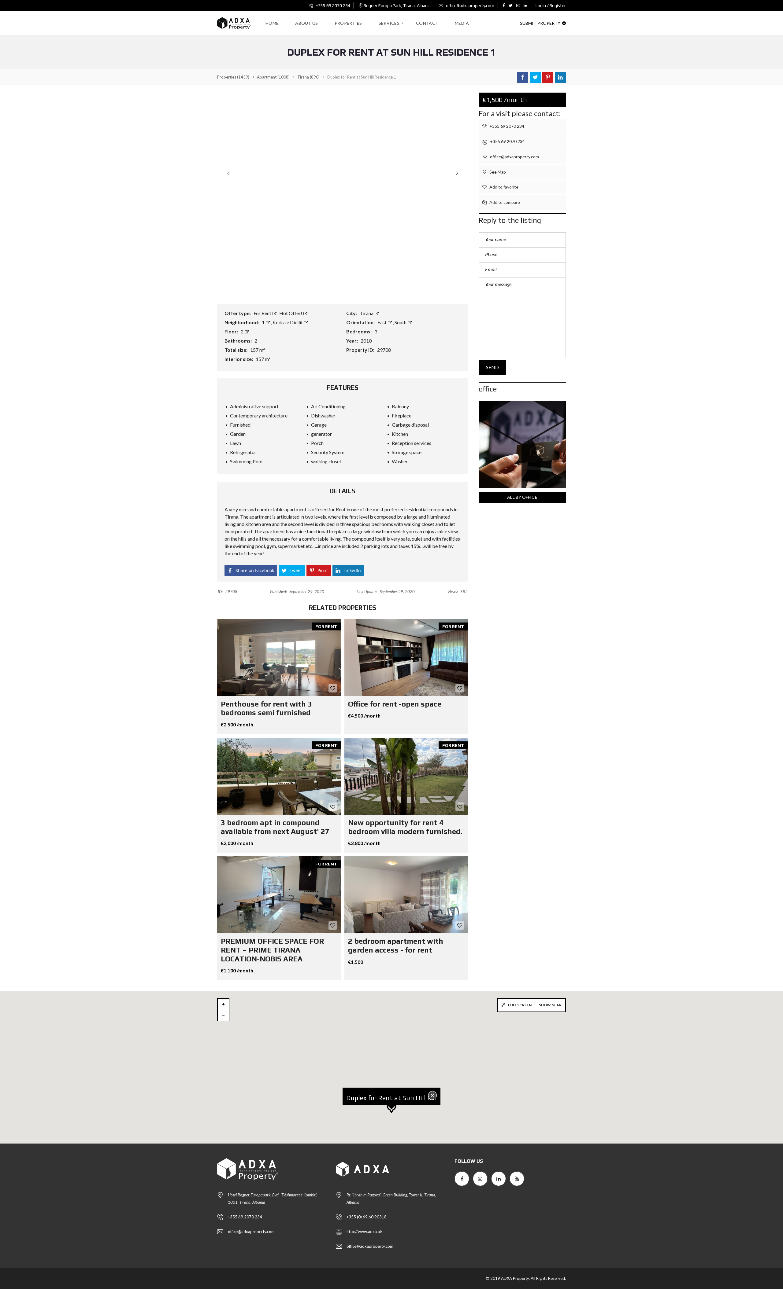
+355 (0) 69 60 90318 (367, 1216)
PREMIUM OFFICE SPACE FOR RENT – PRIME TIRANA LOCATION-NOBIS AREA (272, 950)
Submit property (540, 23)
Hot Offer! (291, 313)
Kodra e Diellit (288, 322)
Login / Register (551, 5)
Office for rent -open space (394, 704)
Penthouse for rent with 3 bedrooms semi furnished (266, 708)
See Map (497, 171)
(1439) (233, 77)
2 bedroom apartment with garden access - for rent (395, 945)
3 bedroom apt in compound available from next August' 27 (275, 826)
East (382, 322)
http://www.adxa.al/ (364, 1231)
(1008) (273, 77)
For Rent (263, 313)
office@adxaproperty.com (469, 5)
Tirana (367, 313)
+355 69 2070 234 (332, 5)
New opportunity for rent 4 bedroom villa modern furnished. (405, 826)
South (401, 322)
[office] (522, 444)
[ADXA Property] (234, 23)
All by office (522, 497)
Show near (550, 1005)
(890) (308, 77)
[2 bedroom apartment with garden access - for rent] (406, 894)
